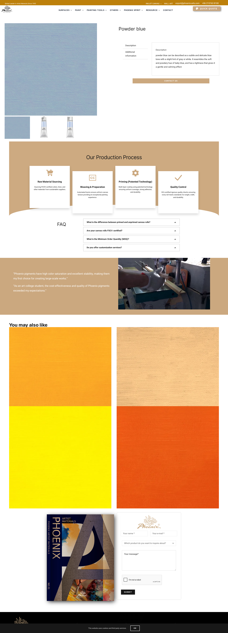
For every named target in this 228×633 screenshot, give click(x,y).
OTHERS (114, 10)
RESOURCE (151, 10)
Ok (135, 628)
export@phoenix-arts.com (187, 3)
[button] (131, 222)
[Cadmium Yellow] (60, 378)
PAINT (78, 10)
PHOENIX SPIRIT (132, 10)
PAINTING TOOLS (95, 10)
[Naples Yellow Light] (168, 378)
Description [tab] (130, 45)
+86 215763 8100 (210, 3)
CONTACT (168, 10)
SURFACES (64, 10)
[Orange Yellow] (168, 457)
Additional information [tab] (130, 53)
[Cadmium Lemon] (60, 457)
